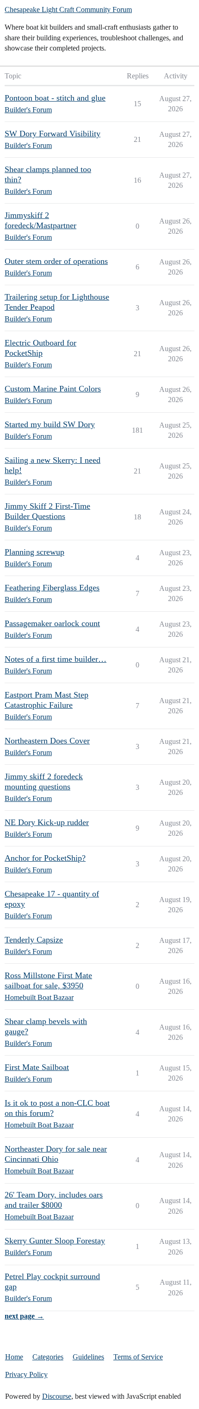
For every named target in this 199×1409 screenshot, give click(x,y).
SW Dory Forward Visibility (52, 133)
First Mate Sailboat (37, 1067)
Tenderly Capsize (34, 939)
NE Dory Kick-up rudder (47, 822)
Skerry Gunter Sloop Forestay (55, 1240)
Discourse (56, 1396)
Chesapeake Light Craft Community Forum (68, 9)
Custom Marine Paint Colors (53, 388)
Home (14, 1357)
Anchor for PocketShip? (45, 858)
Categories (47, 1357)
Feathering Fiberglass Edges (52, 587)
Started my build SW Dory (50, 424)
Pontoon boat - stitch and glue (55, 97)
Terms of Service (138, 1357)
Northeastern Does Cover (47, 740)
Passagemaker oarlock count (52, 623)
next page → (24, 1316)
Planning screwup (34, 552)
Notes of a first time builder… (55, 659)
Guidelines (88, 1357)
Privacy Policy (26, 1374)
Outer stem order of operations (56, 261)
